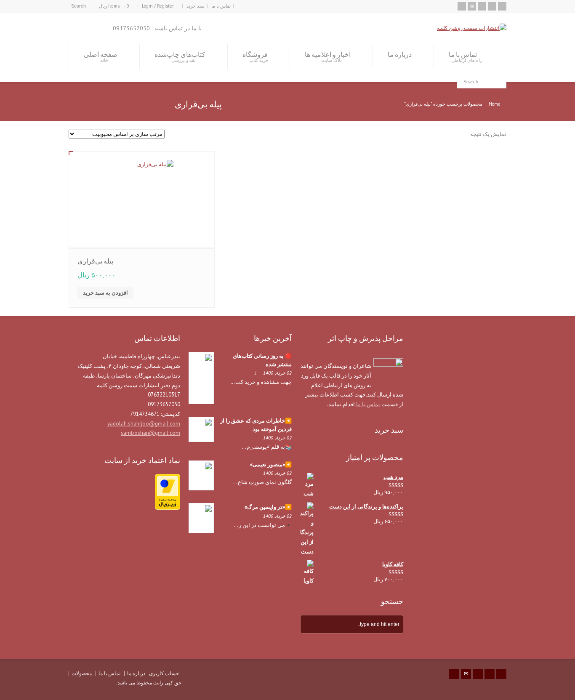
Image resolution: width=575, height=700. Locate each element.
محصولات (82, 673)
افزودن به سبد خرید (105, 292)
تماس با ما (221, 6)
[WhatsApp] (502, 6)
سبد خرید (195, 6)
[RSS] (462, 6)
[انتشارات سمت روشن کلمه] (471, 28)
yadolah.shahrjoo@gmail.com (143, 423)
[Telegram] (492, 6)
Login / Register (158, 6)
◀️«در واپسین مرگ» (268, 507)
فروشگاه (255, 56)
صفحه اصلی (100, 56)
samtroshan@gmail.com (150, 433)
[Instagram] (482, 6)
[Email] (472, 6)
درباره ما (400, 54)
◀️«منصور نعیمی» (271, 464)
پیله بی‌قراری (95, 261)
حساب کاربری (164, 673)
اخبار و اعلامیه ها (328, 56)
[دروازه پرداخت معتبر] (167, 507)
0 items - (114, 6)
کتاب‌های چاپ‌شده (179, 56)
